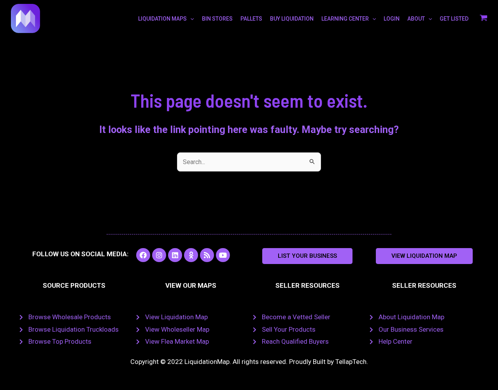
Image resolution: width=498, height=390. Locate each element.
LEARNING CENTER (345, 19)
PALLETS (251, 19)
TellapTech (350, 362)
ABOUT (416, 19)
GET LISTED (454, 19)
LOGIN (392, 19)
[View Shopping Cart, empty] (483, 19)
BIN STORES (217, 19)
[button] (307, 256)
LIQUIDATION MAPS (162, 19)
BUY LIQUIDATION (292, 19)
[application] (190, 19)
